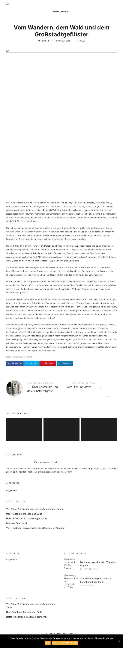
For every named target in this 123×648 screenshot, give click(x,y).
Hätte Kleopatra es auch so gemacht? (61, 424)
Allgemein (43, 41)
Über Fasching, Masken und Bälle (24, 513)
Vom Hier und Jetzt (89, 388)
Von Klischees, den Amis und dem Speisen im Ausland (35, 528)
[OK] (119, 641)
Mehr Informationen (65, 643)
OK (47, 643)
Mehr (69, 472)
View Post (24, 435)
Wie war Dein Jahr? (16, 523)
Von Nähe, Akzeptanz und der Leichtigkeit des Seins (99, 424)
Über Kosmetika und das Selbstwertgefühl (34, 388)
